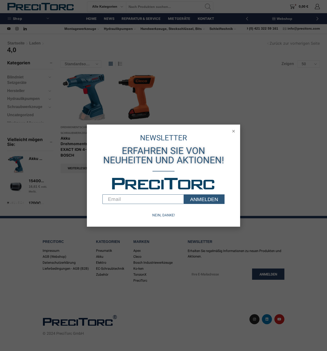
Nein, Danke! (163, 215)
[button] (233, 131)
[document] (163, 175)
